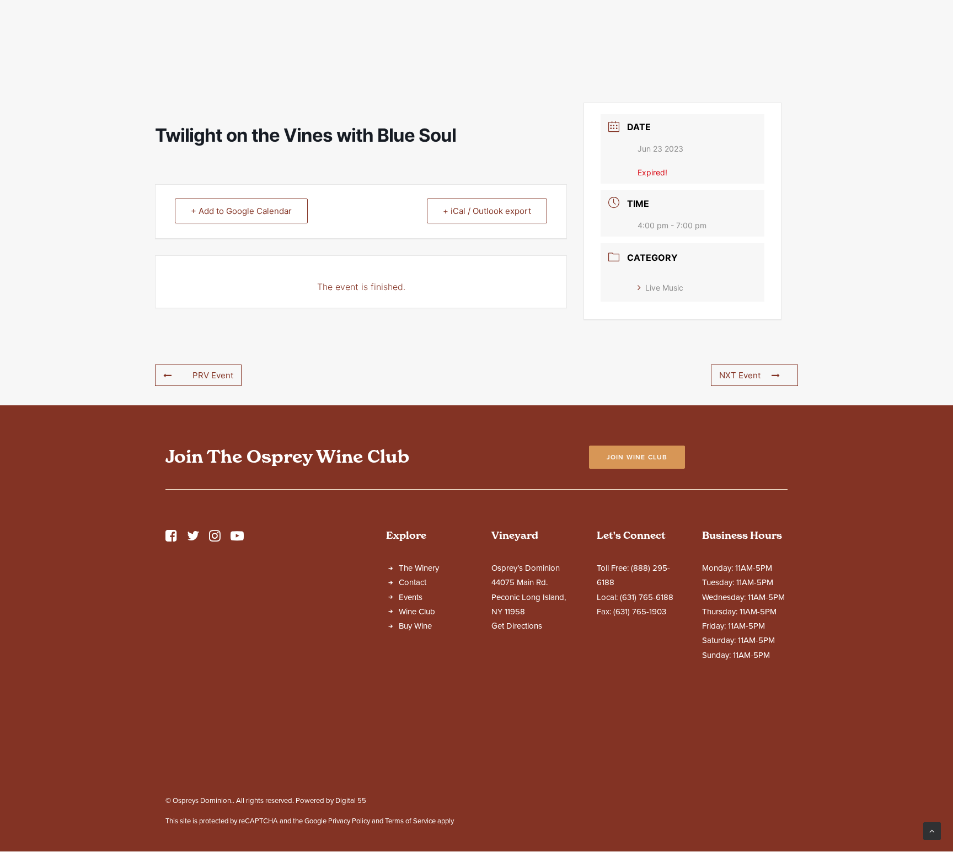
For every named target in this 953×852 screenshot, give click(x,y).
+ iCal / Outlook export (487, 211)
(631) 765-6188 (646, 597)
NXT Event (740, 375)
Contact (726, 49)
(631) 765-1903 (639, 612)
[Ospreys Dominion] (476, 49)
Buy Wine (415, 626)
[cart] (927, 49)
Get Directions (516, 626)
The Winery (271, 49)
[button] (171, 539)
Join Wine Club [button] (637, 457)
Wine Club (658, 49)
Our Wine (353, 49)
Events (594, 49)
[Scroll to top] (932, 830)
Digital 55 (350, 800)
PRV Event (212, 375)
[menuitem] (276, 49)
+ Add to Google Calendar (241, 211)
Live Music (664, 287)
